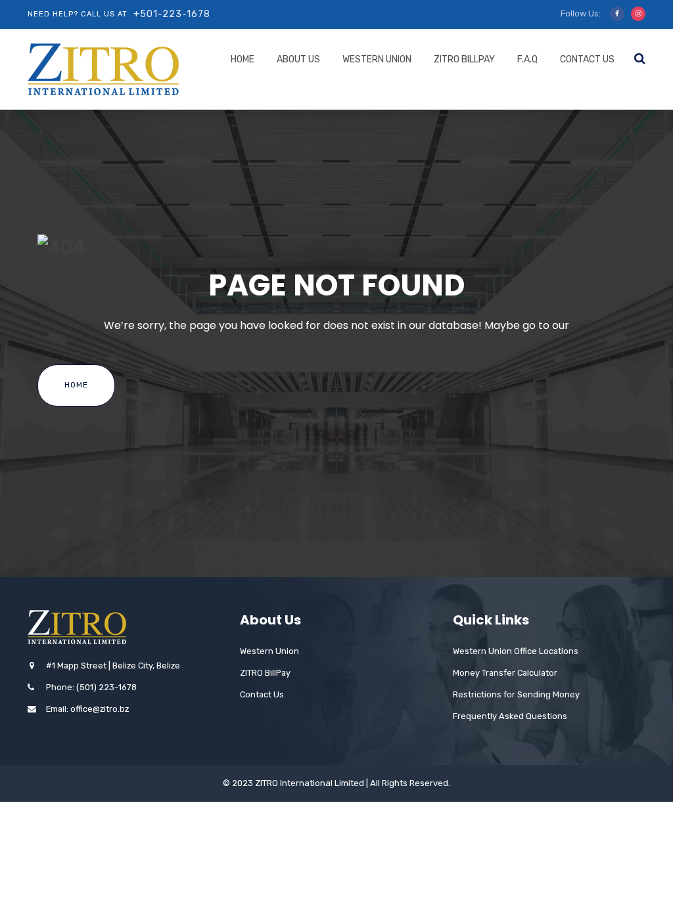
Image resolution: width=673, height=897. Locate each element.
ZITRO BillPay (464, 59)
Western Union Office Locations (515, 651)
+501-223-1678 (171, 14)
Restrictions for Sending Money (516, 694)
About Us (298, 59)
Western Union (376, 59)
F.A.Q (527, 59)
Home (242, 59)
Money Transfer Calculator (505, 673)
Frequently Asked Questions (510, 716)
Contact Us (587, 59)
